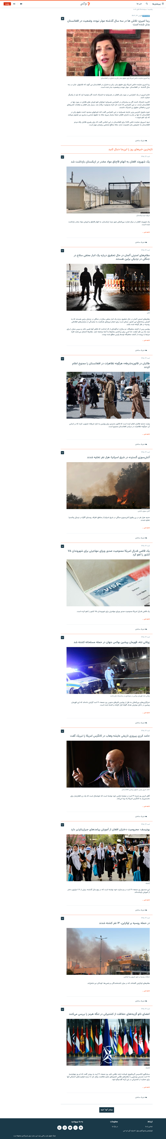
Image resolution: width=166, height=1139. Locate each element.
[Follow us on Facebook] (81, 1128)
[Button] (141, 140)
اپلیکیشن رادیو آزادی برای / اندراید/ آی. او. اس (138, 1131)
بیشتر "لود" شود (107, 1109)
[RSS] (59, 1128)
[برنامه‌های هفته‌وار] (14, 4)
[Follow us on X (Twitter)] (75, 1128)
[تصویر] (21, 4)
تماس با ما (149, 1127)
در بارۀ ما (115, 1127)
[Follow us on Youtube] (70, 1128)
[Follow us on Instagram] (65, 1128)
